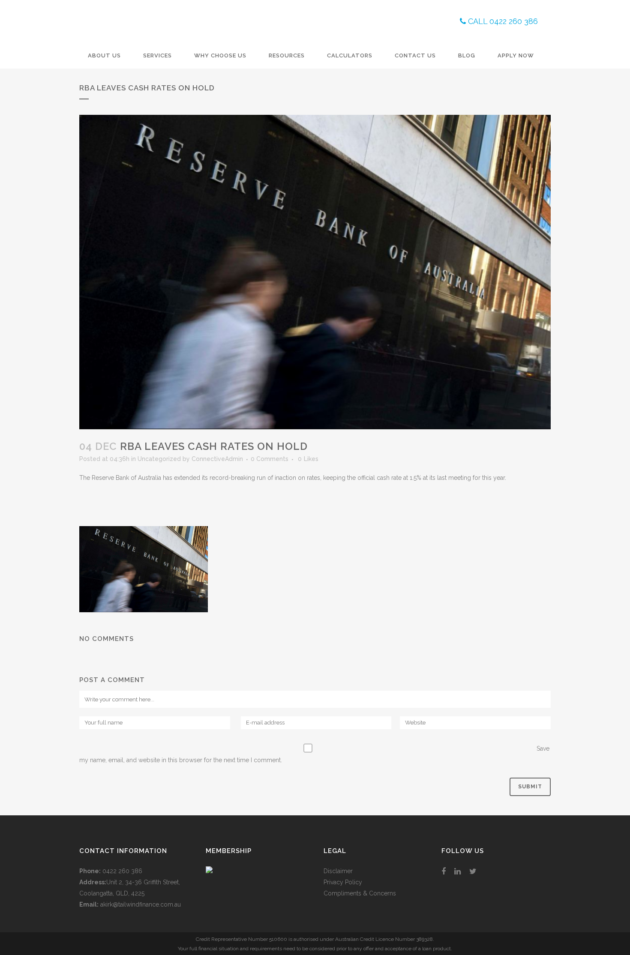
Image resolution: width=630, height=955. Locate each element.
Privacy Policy (343, 882)
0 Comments (269, 458)
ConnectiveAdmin (217, 458)
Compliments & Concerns (360, 893)
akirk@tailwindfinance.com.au (140, 904)
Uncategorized (159, 458)
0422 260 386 (122, 871)
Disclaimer (338, 871)
